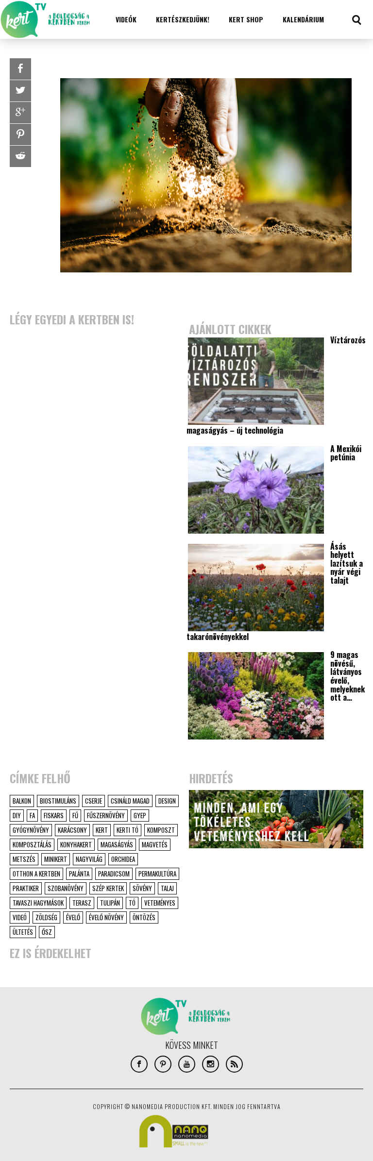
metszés (24, 859)
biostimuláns (58, 801)
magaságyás (117, 844)
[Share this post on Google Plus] (20, 112)
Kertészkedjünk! (182, 19)
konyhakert (76, 844)
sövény (142, 888)
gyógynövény (31, 830)
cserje (93, 801)
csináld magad (130, 801)
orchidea (123, 859)
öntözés (144, 917)
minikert (55, 859)
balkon (22, 801)
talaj (167, 888)
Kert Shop (246, 19)
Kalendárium (303, 19)
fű (75, 815)
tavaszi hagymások (38, 903)
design (167, 801)
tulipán (110, 903)
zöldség (46, 917)
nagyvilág (89, 859)
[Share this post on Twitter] (20, 90)
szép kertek (108, 888)
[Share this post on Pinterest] (20, 134)
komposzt (161, 830)
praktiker (26, 888)
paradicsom (114, 873)
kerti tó (127, 830)
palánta (79, 873)
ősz (47, 932)
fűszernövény (106, 815)
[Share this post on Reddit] (20, 156)
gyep (140, 815)
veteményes (159, 903)
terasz (81, 903)
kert (102, 830)
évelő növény (106, 917)
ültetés (23, 932)
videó (20, 917)
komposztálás (32, 844)
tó (132, 903)
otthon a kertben (36, 873)
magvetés (155, 844)
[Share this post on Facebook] (20, 69)
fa (32, 815)
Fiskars (54, 815)
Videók (126, 19)
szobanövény (66, 888)
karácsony (72, 830)
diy (17, 815)
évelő (73, 917)
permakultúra (157, 873)
